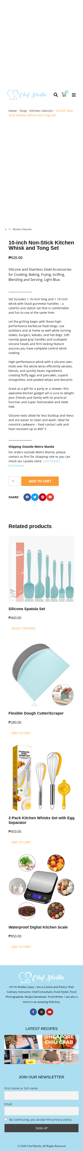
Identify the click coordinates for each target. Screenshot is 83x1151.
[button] (55, 94)
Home (13, 111)
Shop (23, 111)
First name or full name (21, 1088)
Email (8, 1104)
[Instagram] (41, 1012)
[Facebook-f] (33, 1012)
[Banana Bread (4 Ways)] (41, 1057)
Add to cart (40, 481)
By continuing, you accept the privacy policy (40, 1120)
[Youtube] (49, 1012)
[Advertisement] (41, 43)
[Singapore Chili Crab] (41, 1042)
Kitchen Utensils (41, 111)
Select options (23, 628)
